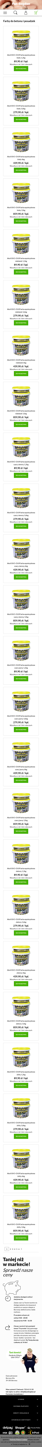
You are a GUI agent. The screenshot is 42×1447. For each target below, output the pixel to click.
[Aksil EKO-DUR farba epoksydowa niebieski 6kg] (21, 345)
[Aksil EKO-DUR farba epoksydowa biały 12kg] (21, 193)
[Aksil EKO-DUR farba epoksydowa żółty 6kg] (21, 1159)
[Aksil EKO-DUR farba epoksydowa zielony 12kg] (21, 1006)
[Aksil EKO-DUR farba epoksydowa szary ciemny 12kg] (21, 600)
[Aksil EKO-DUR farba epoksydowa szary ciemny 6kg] (21, 549)
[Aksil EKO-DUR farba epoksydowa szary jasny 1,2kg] (21, 650)
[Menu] (5, 12)
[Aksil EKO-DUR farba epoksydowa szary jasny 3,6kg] (21, 701)
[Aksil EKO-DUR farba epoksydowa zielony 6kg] (21, 955)
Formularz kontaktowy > (15, 1394)
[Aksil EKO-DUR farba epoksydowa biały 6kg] (21, 142)
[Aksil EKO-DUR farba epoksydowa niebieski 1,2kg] (21, 244)
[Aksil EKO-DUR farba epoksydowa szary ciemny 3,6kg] (21, 498)
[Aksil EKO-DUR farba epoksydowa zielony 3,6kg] (21, 905)
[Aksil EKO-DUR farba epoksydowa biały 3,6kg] (21, 91)
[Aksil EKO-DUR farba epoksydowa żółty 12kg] (21, 1210)
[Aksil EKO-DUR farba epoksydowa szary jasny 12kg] (21, 803)
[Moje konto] (26, 12)
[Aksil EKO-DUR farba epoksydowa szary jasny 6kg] (21, 752)
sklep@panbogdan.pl (27, 1392)
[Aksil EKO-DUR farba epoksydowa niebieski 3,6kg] (21, 295)
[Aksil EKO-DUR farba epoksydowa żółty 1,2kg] (21, 1057)
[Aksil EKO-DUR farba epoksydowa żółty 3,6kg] (21, 1108)
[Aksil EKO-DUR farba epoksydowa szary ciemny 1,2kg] (21, 447)
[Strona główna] (21, 4)
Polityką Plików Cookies (18, 1440)
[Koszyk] (36, 13)
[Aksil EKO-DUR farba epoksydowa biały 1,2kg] (21, 40)
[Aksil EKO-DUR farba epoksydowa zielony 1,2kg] (21, 854)
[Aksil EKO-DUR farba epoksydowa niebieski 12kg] (21, 396)
